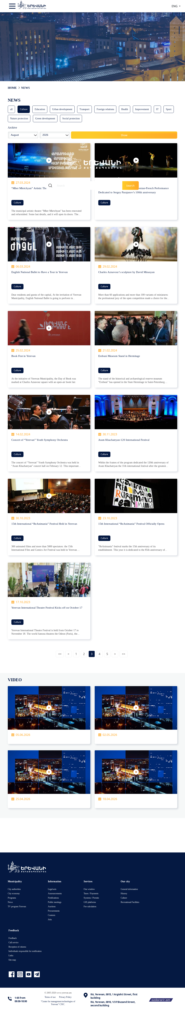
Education (40, 109)
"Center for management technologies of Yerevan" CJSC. (58, 1003)
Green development (45, 118)
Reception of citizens (17, 946)
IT (157, 109)
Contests (51, 915)
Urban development (62, 109)
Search (130, 185)
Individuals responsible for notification (25, 951)
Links (10, 955)
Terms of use (50, 997)
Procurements (54, 910)
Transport (84, 109)
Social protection (71, 118)
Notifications (53, 897)
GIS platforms (90, 902)
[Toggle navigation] (13, 6)
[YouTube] (29, 974)
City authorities (14, 889)
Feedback (12, 938)
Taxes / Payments (91, 893)
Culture (23, 109)
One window (89, 889)
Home (12, 88)
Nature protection (19, 118)
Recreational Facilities (130, 902)
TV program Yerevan (17, 906)
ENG (175, 6)
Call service (13, 942)
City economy (14, 893)
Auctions (52, 906)
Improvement (142, 109)
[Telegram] (36, 974)
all (11, 109)
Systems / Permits (91, 897)
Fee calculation (90, 906)
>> (123, 654)
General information (129, 889)
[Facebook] (12, 974)
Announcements (55, 893)
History (124, 893)
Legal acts (52, 889)
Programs (12, 897)
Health (124, 109)
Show (124, 135)
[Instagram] (20, 974)
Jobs (50, 919)
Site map (12, 959)
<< (59, 654)
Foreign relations (105, 109)
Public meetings (54, 902)
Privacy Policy (65, 997)
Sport (168, 109)
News (25, 88)
